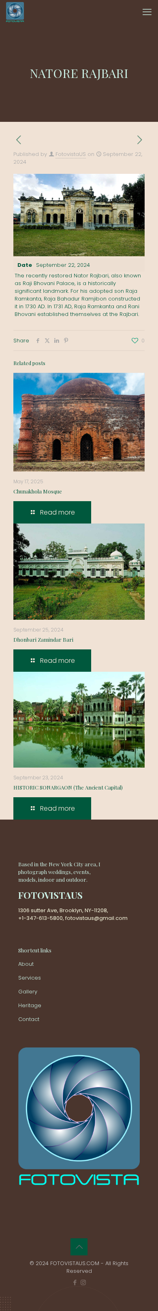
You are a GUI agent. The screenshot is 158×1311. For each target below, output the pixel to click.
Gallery (27, 991)
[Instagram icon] (83, 1282)
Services (29, 978)
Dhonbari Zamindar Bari (43, 639)
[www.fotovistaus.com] (15, 12)
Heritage (29, 1005)
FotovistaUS (71, 154)
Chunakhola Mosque (37, 491)
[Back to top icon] (79, 1246)
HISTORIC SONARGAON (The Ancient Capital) (68, 787)
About (26, 964)
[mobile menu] (147, 12)
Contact (28, 1019)
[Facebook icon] (75, 1282)
